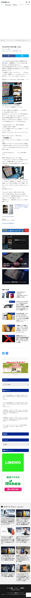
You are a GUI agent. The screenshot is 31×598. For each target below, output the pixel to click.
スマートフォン (8, 4)
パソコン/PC (20, 4)
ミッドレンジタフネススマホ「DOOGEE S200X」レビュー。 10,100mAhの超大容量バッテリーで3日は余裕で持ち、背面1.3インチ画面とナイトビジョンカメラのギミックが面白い (23, 577)
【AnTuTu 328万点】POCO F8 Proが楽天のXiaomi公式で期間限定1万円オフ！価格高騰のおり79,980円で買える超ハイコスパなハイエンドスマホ (8, 521)
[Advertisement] (15, 21)
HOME (3, 40)
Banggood (12, 301)
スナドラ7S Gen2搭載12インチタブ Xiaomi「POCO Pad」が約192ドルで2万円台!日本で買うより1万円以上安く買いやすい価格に (15, 396)
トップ (2, 4)
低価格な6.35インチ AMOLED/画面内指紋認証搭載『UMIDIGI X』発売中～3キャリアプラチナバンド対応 (22, 339)
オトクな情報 (10, 588)
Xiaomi (13, 313)
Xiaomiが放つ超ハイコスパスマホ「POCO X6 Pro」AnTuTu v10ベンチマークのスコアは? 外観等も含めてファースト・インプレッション (22, 317)
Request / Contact (15, 589)
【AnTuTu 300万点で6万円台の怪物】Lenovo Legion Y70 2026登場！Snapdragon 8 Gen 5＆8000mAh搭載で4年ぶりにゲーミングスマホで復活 (23, 539)
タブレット (15, 4)
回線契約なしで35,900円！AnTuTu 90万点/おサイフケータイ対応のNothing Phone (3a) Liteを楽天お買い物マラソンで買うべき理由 (23, 558)
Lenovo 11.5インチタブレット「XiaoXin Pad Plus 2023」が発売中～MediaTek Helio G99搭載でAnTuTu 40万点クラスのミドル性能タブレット (22, 305)
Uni (4, 399)
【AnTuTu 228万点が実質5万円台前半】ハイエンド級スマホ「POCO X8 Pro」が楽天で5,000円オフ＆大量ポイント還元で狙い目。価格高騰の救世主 (23, 521)
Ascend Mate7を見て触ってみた (21, 40)
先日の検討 (4, 63)
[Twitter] (22, 55)
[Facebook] (9, 55)
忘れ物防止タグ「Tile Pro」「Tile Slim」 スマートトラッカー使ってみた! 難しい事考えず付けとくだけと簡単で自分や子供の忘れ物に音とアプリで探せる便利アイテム (15, 411)
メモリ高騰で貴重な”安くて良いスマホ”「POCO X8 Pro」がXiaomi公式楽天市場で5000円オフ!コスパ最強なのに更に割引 (8, 558)
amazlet (8, 216)
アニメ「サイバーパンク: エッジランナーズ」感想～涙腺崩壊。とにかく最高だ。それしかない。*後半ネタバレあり (15, 426)
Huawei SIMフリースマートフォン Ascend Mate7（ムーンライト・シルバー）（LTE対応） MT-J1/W (21, 206)
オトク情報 (27, 4)
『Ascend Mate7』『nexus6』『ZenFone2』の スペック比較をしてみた (22, 294)
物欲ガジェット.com (19, 592)
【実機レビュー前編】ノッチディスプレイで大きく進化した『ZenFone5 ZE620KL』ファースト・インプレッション (22, 329)
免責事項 (22, 588)
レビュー (16, 588)
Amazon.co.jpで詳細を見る (8, 223)
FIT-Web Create (15, 594)
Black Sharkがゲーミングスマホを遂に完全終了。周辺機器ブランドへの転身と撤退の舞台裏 (8, 575)
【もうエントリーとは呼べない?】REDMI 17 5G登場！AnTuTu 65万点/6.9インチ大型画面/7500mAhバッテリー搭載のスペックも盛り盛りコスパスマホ (7, 540)
